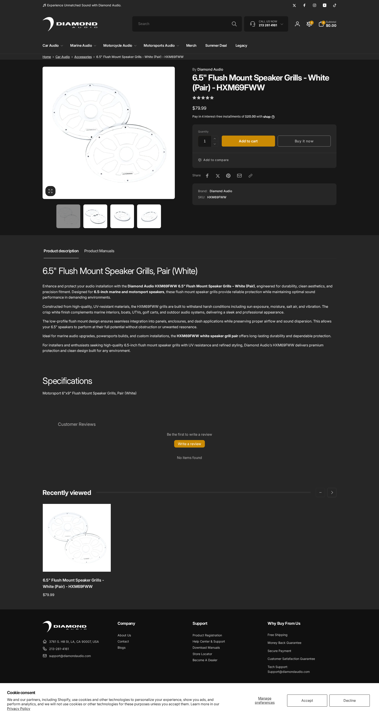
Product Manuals (99, 251)
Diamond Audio (207, 69)
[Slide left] (320, 492)
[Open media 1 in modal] (109, 133)
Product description (61, 251)
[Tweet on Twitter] (218, 176)
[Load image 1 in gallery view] (68, 216)
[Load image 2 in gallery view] (95, 216)
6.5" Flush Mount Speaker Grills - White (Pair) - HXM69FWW (73, 583)
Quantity (203, 131)
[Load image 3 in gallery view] (122, 216)
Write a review (189, 444)
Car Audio (62, 57)
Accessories (83, 57)
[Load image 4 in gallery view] (149, 216)
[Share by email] (239, 175)
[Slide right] (331, 492)
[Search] (234, 24)
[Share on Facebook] (207, 176)
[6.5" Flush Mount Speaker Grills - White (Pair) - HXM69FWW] (77, 563)
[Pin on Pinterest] (228, 176)
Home (47, 57)
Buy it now (304, 141)
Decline (349, 700)
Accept (307, 700)
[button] (52, 45)
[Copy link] (250, 176)
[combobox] (187, 24)
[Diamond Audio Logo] (64, 631)
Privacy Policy (18, 708)
